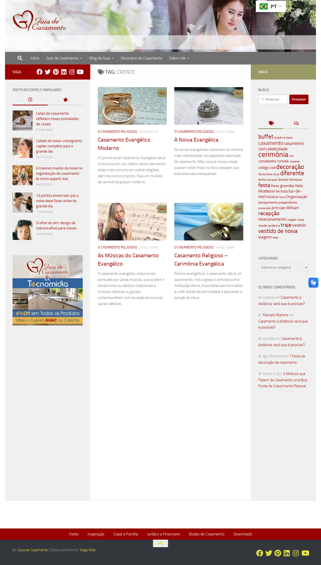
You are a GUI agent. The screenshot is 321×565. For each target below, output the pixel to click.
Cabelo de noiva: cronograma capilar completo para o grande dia (59, 146)
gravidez (287, 185)
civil (291, 156)
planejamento (268, 202)
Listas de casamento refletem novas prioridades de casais (57, 118)
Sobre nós (177, 58)
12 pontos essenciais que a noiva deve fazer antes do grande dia (57, 200)
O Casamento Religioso (117, 132)
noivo (282, 197)
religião (291, 219)
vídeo (275, 237)
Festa (73, 534)
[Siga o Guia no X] (48, 72)
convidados (267, 161)
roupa (300, 219)
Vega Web (88, 550)
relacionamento (272, 219)
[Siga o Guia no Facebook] (40, 72)
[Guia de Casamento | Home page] (39, 21)
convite (283, 161)
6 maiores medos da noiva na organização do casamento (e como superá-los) (59, 173)
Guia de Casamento (62, 58)
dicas (276, 174)
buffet (265, 136)
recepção (269, 213)
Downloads (242, 534)
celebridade (277, 149)
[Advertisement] (48, 415)
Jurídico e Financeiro (163, 534)
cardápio (287, 137)
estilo (262, 179)
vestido (299, 225)
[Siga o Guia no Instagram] (72, 72)
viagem (265, 236)
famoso (283, 179)
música (272, 196)
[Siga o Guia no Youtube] (80, 72)
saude (262, 225)
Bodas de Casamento (206, 534)
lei (278, 191)
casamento (270, 143)
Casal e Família (125, 534)
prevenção (264, 208)
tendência (274, 225)
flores (275, 186)
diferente (292, 173)
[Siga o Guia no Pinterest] (56, 72)
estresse (272, 179)
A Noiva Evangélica (196, 140)
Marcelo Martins (275, 315)
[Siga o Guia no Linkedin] (64, 72)
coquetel (294, 161)
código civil (266, 167)
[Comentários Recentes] (295, 123)
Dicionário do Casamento (141, 58)
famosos (295, 179)
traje (286, 225)
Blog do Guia (99, 58)
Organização (296, 196)
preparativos (288, 202)
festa (264, 185)
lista (284, 191)
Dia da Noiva (265, 174)
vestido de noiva (278, 231)
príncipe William (285, 207)
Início (35, 58)
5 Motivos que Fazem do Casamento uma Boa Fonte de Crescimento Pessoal (282, 379)
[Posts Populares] (65, 100)
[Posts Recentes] (30, 100)
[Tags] (270, 123)
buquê (278, 137)
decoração (290, 166)
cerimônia (273, 154)
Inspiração (96, 534)
